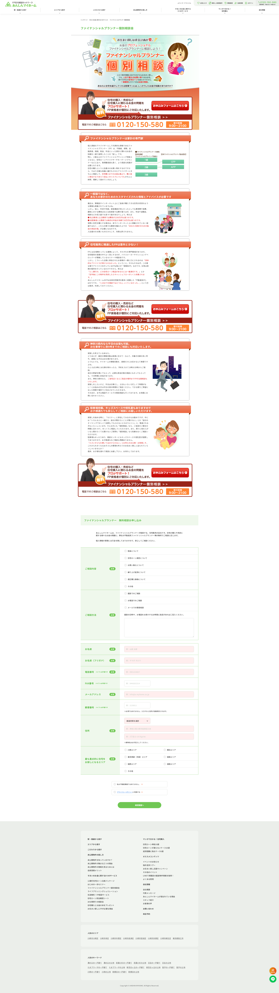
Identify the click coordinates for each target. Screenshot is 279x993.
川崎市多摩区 (153, 938)
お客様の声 (147, 903)
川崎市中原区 (116, 938)
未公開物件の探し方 (140, 10)
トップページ (84, 20)
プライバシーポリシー (125, 792)
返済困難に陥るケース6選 (153, 851)
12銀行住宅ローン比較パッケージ (101, 881)
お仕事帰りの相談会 (96, 901)
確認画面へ (139, 805)
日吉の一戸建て (154, 962)
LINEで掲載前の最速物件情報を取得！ (158, 875)
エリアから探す (59, 10)
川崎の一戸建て (94, 971)
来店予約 (146, 914)
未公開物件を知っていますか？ (100, 860)
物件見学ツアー (149, 865)
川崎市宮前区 (140, 938)
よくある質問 (148, 879)
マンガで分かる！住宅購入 (225, 10)
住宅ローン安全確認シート (98, 898)
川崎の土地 (106, 971)
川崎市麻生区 (165, 938)
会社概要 (146, 889)
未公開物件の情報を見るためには (101, 867)
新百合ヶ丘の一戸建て (135, 967)
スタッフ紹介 (148, 900)
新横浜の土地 (133, 971)
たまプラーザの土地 (117, 967)
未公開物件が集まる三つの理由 (100, 863)
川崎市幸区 (104, 938)
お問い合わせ (148, 908)
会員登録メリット (95, 870)
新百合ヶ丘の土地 (153, 967)
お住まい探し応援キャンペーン (155, 868)
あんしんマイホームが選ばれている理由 (159, 896)
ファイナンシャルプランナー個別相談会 (104, 887)
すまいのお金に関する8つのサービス (183, 10)
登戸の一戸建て (168, 967)
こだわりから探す (99, 10)
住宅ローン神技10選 (151, 844)
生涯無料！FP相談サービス (98, 894)
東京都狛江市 (178, 938)
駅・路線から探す (20, 10)
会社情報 (262, 10)
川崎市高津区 (128, 938)
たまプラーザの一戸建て (97, 967)
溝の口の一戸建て (95, 962)
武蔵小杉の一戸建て (124, 962)
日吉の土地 (166, 962)
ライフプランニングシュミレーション (103, 891)
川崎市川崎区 (93, 938)
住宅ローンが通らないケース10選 (156, 847)
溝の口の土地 (109, 962)
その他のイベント (150, 872)
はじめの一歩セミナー (96, 884)
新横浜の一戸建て (119, 971)
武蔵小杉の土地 (140, 962)
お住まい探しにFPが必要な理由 (100, 908)
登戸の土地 (180, 967)
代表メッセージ (149, 893)
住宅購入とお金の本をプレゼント (101, 905)
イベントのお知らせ (151, 861)
